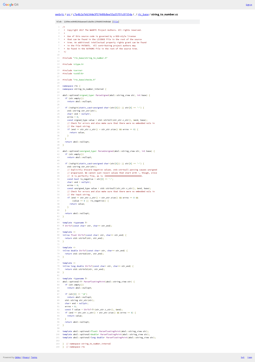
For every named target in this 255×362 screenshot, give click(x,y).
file (115, 21)
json (249, 357)
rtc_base (143, 14)
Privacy (25, 357)
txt (242, 357)
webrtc (59, 14)
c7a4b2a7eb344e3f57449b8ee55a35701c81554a (102, 14)
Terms (34, 357)
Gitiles (18, 357)
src (69, 14)
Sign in (249, 4)
